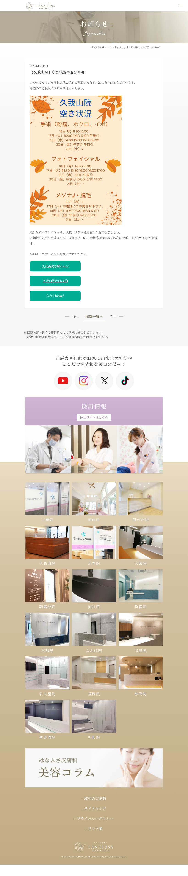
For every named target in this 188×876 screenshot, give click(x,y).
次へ (113, 316)
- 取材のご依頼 (94, 798)
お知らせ (119, 47)
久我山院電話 (55, 295)
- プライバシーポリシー (94, 818)
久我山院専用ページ (55, 266)
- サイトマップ (94, 808)
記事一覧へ (94, 317)
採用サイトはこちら (94, 417)
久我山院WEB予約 (55, 281)
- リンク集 (94, 828)
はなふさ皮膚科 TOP (101, 47)
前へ (75, 316)
